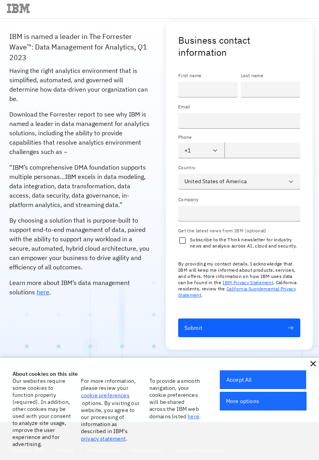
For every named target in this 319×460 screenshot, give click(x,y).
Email (184, 107)
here (43, 292)
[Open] (215, 150)
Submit (193, 327)
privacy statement (103, 438)
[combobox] (195, 150)
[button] (313, 363)
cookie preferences (105, 395)
